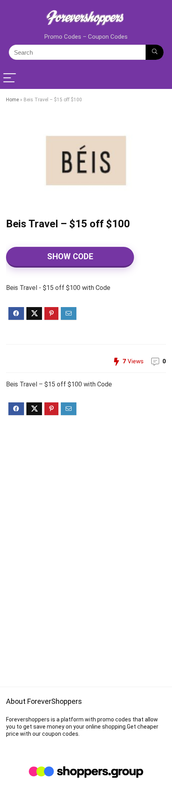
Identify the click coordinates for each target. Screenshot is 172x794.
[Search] (155, 52)
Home (12, 99)
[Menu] (9, 78)
